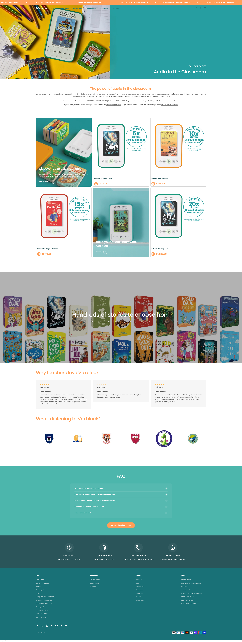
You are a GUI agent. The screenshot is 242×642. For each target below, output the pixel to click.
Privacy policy (40, 607)
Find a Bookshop (187, 600)
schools (116, 8)
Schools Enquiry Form (113, 105)
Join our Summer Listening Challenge (95, 2)
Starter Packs (186, 580)
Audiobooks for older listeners (191, 583)
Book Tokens (94, 583)
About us (139, 580)
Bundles (184, 586)
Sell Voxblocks (41, 617)
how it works (64, 8)
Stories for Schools (188, 597)
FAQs (37, 593)
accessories (104, 8)
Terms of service (42, 614)
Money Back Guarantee (44, 603)
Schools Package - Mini (103, 179)
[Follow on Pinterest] (51, 625)
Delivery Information (43, 583)
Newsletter (140, 586)
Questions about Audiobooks (191, 593)
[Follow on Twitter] (42, 625)
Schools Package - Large (160, 249)
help (100, 559)
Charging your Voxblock (44, 600)
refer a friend (137, 559)
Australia (93, 586)
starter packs (78, 8)
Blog (137, 583)
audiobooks (91, 8)
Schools (138, 597)
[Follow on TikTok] (61, 625)
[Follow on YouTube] (56, 625)
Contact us (40, 580)
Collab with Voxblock (188, 603)
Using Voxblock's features (45, 597)
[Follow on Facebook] (37, 625)
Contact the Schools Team (121, 525)
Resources (139, 593)
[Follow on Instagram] (47, 625)
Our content (185, 590)
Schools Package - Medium (47, 249)
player (53, 8)
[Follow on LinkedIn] (66, 625)
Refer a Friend (95, 580)
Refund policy (40, 590)
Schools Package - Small (160, 179)
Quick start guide (42, 610)
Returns (38, 586)
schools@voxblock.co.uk (169, 105)
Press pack (139, 590)
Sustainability (140, 600)
